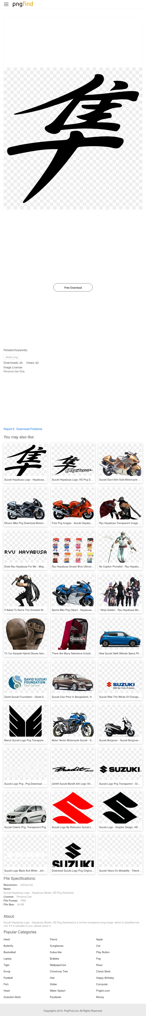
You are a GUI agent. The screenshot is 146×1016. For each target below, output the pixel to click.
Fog (98, 958)
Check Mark (103, 971)
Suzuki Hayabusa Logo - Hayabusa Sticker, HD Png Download (39, 479)
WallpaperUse (58, 965)
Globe (53, 984)
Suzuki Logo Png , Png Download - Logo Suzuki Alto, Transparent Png (43, 783)
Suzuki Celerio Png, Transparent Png (25, 827)
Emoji (7, 971)
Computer (102, 984)
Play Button (103, 952)
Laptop (7, 958)
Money (100, 997)
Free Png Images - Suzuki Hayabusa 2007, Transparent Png (86, 523)
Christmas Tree (59, 971)
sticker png (12, 357)
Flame (53, 939)
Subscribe (56, 952)
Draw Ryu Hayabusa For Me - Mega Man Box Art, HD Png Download (43, 566)
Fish (6, 984)
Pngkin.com (103, 990)
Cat (98, 945)
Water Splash (57, 990)
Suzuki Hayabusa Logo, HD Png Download (76, 479)
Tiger (6, 965)
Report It (9, 429)
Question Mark (12, 997)
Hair (52, 977)
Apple (99, 939)
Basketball (10, 952)
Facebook (55, 997)
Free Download (73, 287)
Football (8, 977)
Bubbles (54, 958)
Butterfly (8, 945)
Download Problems (29, 429)
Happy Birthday (105, 977)
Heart (7, 939)
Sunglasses (57, 945)
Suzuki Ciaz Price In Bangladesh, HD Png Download (81, 697)
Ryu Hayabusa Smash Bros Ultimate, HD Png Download (83, 566)
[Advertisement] (73, 42)
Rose (99, 965)
